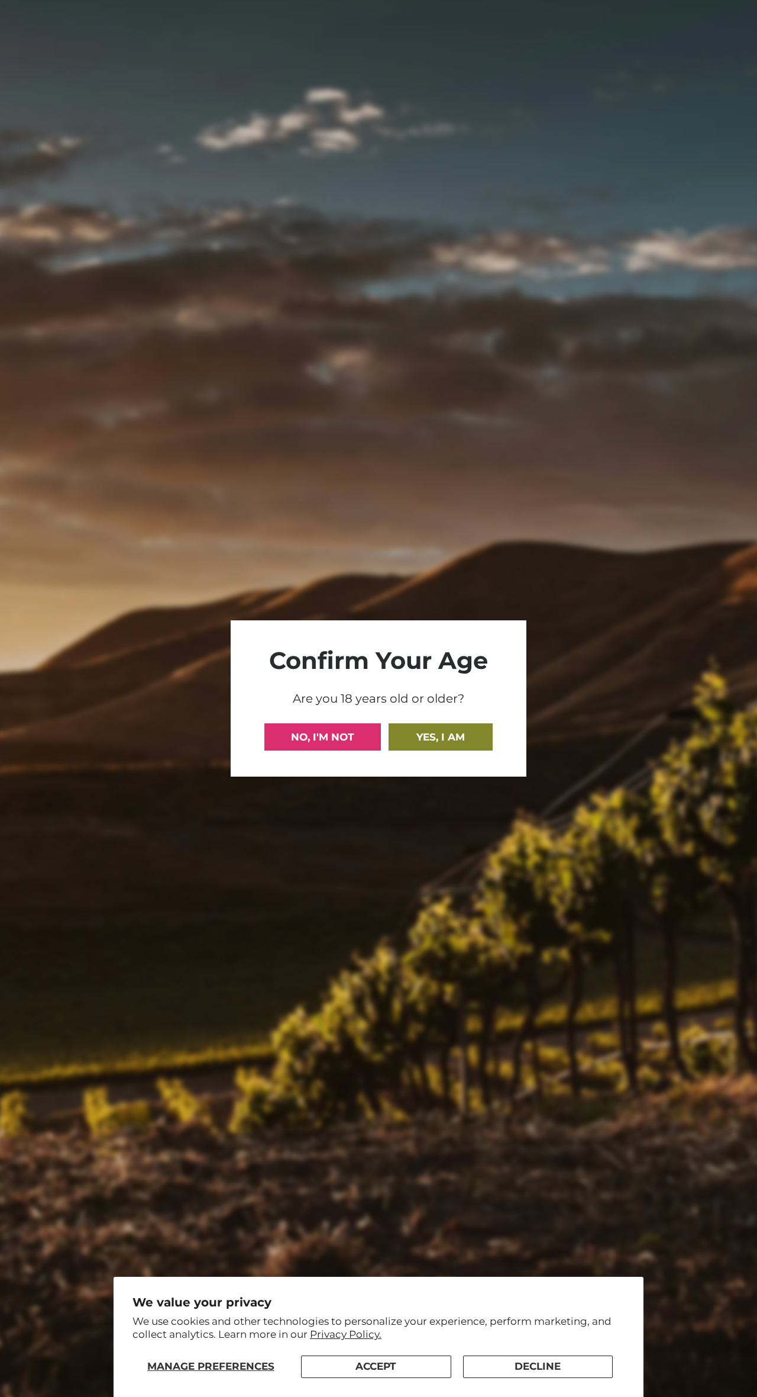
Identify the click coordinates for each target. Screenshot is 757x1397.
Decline (538, 1366)
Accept (375, 1366)
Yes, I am (440, 737)
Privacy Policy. (345, 1334)
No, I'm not (322, 737)
